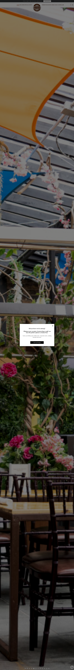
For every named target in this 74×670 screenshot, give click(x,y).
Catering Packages (37, 342)
